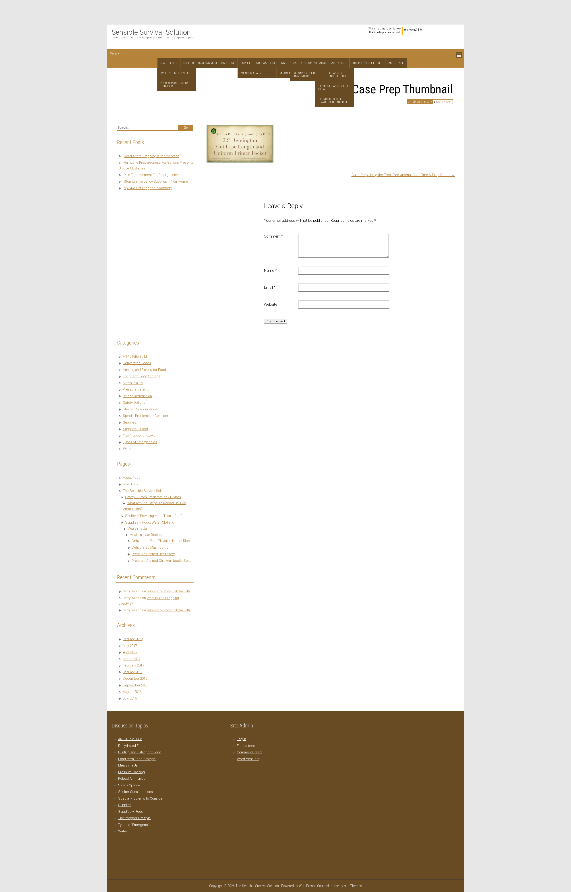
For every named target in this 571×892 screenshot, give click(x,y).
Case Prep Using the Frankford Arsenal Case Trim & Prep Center (403, 175)
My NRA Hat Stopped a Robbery (148, 188)
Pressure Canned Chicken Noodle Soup (333, 74)
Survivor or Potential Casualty (168, 591)
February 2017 (133, 665)
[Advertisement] (285, 12)
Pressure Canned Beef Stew (333, 87)
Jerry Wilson (444, 101)
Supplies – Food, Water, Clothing (263, 63)
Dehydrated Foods (137, 363)
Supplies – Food (135, 429)
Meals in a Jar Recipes (146, 535)
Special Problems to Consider (174, 84)
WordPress (307, 886)
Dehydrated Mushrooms (150, 547)
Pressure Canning (136, 389)
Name (270, 270)
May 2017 (130, 646)
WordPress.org (248, 759)
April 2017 (130, 652)
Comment (273, 236)
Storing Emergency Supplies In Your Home (156, 182)
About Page (396, 63)
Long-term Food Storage (141, 376)
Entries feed (246, 746)
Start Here (168, 63)
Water (127, 449)
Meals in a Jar (250, 73)
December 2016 (135, 679)
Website (270, 304)
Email (269, 287)
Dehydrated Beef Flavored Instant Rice (333, 100)
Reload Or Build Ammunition (304, 74)
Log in (241, 739)
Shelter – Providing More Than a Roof (209, 63)
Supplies (129, 422)
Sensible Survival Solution (151, 32)
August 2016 (132, 692)
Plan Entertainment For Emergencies (151, 175)
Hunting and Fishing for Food (144, 370)
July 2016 (130, 698)
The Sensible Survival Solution (145, 491)
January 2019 (133, 639)
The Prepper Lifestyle (367, 63)
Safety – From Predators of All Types (319, 63)
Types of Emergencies (175, 73)
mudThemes (353, 886)
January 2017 (133, 672)
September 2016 (135, 685)
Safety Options (134, 403)
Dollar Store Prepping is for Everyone (151, 156)
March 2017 (131, 659)
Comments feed (249, 752)
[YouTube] (421, 30)
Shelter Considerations (140, 409)
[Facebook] (418, 30)
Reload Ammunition (137, 396)
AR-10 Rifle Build (135, 357)
